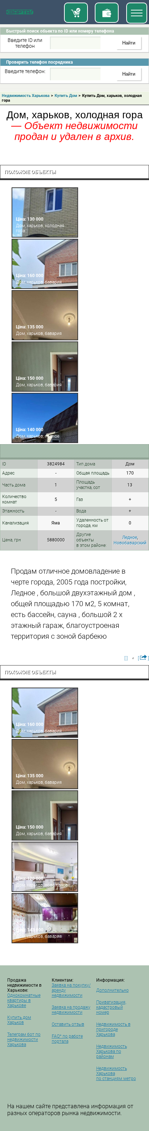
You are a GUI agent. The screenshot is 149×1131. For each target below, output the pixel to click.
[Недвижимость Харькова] (19, 13)
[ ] (126, 658)
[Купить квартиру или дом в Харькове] (76, 13)
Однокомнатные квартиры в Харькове (24, 1000)
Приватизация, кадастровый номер (111, 1007)
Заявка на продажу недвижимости (71, 1010)
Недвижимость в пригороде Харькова (113, 1029)
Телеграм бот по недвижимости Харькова (24, 1039)
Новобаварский (130, 542)
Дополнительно (112, 990)
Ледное (129, 537)
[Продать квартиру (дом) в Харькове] (107, 13)
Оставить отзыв (68, 1024)
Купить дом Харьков (19, 1020)
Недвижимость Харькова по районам (111, 1051)
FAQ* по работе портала (67, 1039)
